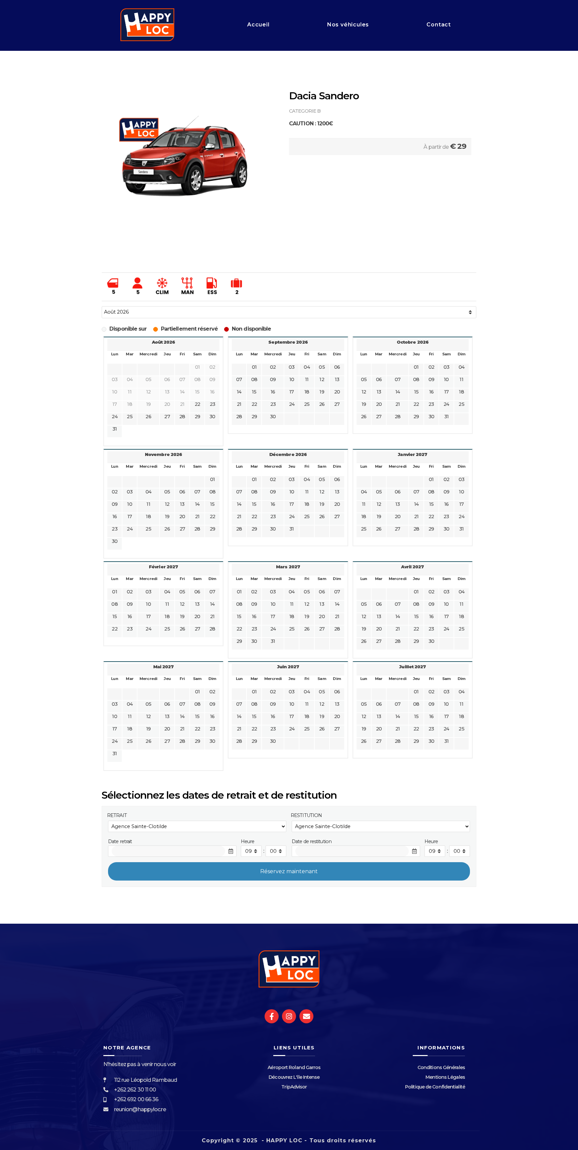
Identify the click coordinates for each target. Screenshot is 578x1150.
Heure (248, 841)
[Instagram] (289, 1016)
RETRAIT (117, 815)
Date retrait (120, 841)
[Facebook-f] (272, 1016)
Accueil (258, 24)
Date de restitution (311, 841)
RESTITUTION (306, 815)
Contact (438, 24)
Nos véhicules (348, 24)
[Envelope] (306, 1016)
